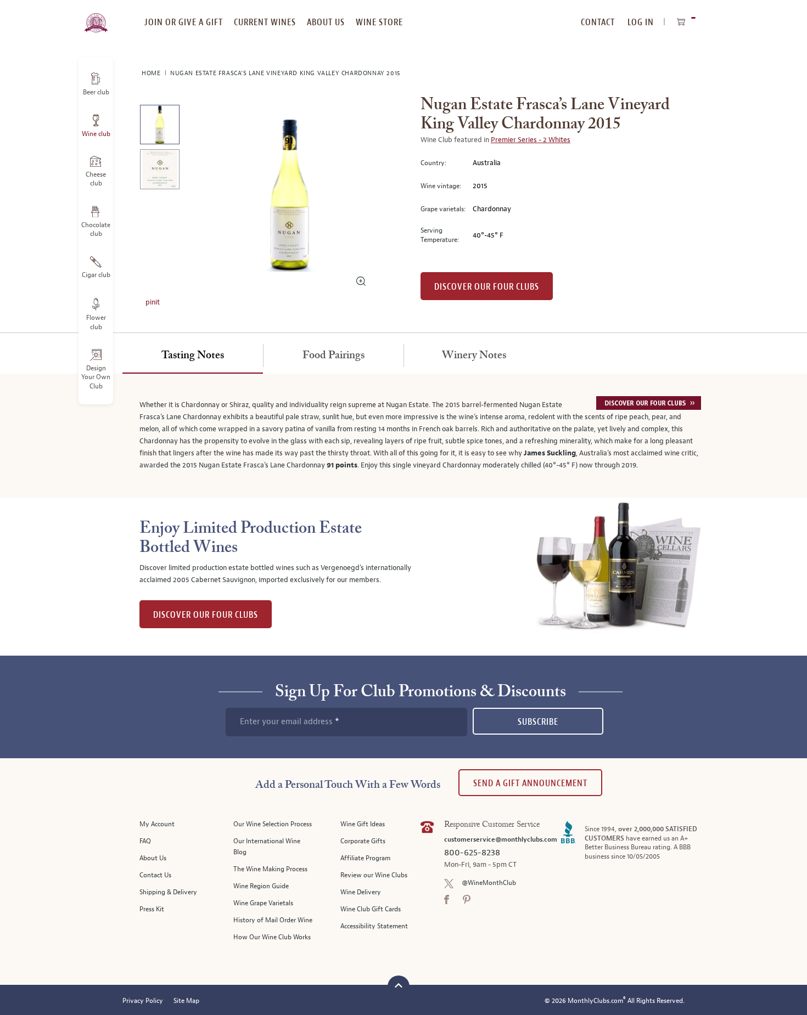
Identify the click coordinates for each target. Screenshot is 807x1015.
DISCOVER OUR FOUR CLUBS (205, 614)
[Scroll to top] (399, 985)
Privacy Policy (142, 1001)
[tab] (192, 356)
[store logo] (96, 16)
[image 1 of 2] (159, 126)
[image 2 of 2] (159, 171)
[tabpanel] (403, 436)
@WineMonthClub (489, 883)
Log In (640, 22)
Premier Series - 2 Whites (530, 140)
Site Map (186, 1001)
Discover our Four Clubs (486, 286)
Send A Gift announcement (530, 783)
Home (152, 73)
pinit (152, 302)
